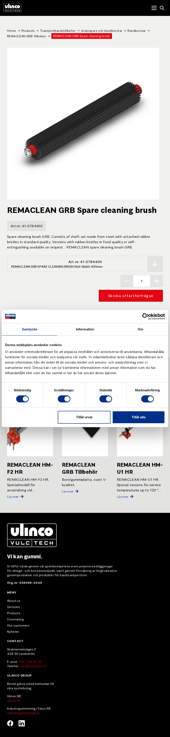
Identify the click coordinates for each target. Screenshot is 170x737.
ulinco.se (13, 700)
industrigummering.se (23, 712)
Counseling (15, 619)
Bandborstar (137, 30)
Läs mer (13, 496)
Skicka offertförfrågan (131, 295)
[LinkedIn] (22, 723)
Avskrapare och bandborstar (101, 30)
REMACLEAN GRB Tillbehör (26, 36)
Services (13, 606)
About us (13, 600)
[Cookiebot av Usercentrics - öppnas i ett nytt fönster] (145, 316)
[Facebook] (10, 723)
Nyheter (13, 631)
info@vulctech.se (33, 666)
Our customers (18, 625)
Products (28, 30)
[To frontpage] (12, 8)
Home (11, 30)
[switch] (64, 398)
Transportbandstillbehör (58, 30)
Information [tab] (85, 329)
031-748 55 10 (30, 661)
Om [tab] (140, 329)
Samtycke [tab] (29, 329)
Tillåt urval (84, 417)
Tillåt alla (138, 417)
